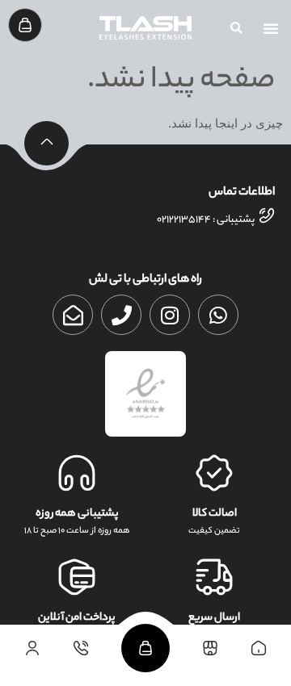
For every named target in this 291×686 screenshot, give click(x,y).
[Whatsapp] (218, 315)
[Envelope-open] (73, 315)
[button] (271, 28)
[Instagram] (170, 315)
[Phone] (121, 315)
